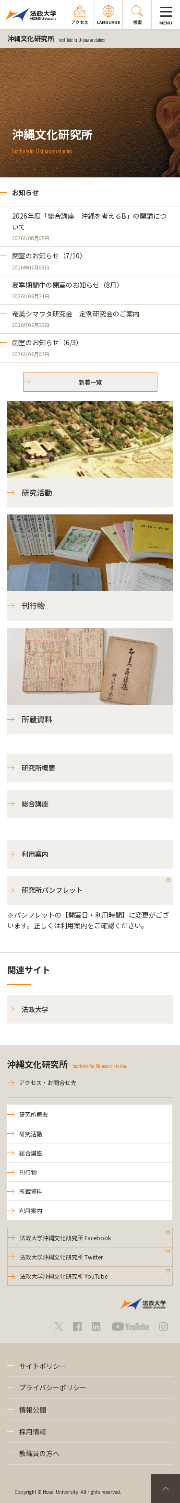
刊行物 (27, 1172)
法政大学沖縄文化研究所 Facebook (65, 1238)
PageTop (165, 1488)
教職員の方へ (39, 1453)
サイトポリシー (42, 1366)
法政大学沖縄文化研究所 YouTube (64, 1276)
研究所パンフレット (52, 890)
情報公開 (32, 1409)
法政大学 (35, 1009)
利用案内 (35, 854)
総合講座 (35, 803)
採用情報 (32, 1431)
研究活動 (30, 1134)
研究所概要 (38, 767)
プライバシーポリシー (52, 1387)
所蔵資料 (30, 1191)
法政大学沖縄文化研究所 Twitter (61, 1257)
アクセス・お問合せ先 (47, 1082)
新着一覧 (90, 382)
